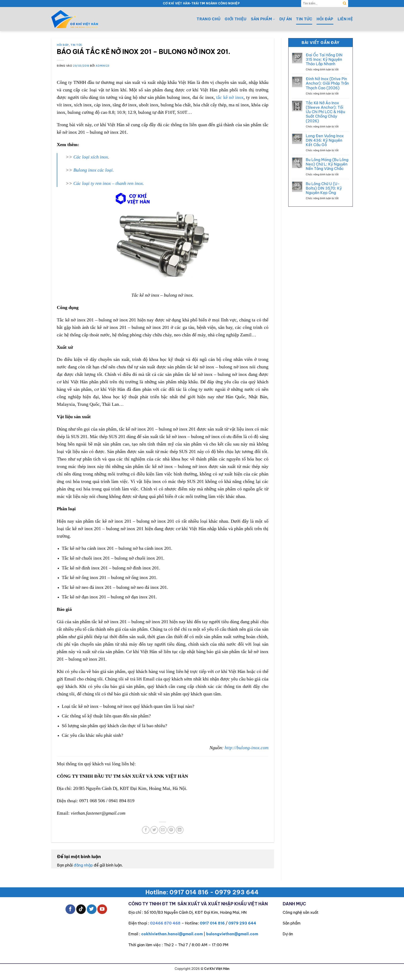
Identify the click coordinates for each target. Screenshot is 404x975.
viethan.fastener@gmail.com (98, 813)
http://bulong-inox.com (246, 747)
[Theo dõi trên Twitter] (92, 909)
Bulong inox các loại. (93, 170)
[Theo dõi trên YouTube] (102, 909)
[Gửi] (344, 3)
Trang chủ (208, 19)
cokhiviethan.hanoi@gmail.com (172, 934)
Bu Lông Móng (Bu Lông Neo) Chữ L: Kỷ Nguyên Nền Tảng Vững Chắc (327, 164)
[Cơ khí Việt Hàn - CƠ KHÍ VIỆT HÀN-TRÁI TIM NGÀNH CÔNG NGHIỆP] (74, 19)
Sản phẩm (291, 923)
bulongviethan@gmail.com (232, 934)
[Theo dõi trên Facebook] (70, 909)
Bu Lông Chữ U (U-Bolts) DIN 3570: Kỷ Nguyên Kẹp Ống (324, 188)
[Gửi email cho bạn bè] (163, 830)
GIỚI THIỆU (235, 19)
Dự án (285, 19)
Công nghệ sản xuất (300, 912)
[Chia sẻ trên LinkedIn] (180, 830)
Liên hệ (345, 19)
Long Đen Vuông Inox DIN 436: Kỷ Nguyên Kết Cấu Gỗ (325, 140)
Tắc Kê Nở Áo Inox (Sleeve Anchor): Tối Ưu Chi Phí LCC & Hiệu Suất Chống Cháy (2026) (325, 112)
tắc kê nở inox (230, 97)
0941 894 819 (121, 800)
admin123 (102, 65)
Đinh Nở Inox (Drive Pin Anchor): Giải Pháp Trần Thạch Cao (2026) (327, 83)
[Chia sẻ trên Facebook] (146, 830)
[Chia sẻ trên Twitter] (154, 830)
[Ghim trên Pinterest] (171, 830)
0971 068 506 (92, 800)
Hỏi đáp (325, 19)
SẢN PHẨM (261, 19)
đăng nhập (83, 865)
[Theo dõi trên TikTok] (81, 909)
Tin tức (304, 19)
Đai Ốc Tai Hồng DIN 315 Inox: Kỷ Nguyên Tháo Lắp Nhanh (324, 59)
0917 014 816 (212, 923)
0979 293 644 (242, 923)
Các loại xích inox (90, 156)
